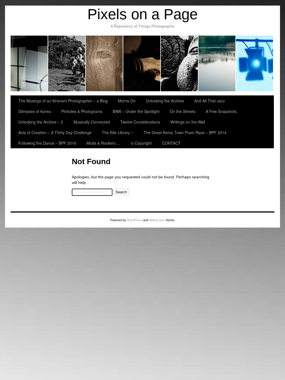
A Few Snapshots (221, 111)
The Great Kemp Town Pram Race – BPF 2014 (185, 132)
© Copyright (141, 143)
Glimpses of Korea (179, 63)
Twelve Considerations (140, 122)
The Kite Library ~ (117, 132)
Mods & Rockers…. (104, 143)
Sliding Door (157, 220)
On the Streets (182, 111)
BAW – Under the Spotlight (254, 63)
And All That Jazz (142, 63)
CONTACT (171, 143)
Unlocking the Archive (104, 63)
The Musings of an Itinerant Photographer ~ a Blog (29, 63)
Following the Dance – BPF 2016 (47, 143)
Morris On (67, 63)
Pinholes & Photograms (217, 63)
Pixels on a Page (142, 14)
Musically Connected (91, 122)
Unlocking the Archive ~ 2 (40, 122)
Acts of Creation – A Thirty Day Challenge (55, 132)
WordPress (134, 220)
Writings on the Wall (187, 122)
